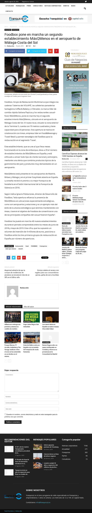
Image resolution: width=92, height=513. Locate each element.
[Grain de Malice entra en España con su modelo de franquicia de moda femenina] (31, 337)
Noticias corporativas (69, 446)
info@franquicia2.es (43, 502)
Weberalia (18, 511)
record (20, 249)
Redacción (10, 46)
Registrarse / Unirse (28, 1)
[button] (85, 8)
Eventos (66, 6)
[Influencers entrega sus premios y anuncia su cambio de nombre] (12, 317)
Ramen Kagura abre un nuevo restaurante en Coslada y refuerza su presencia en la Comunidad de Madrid (49, 349)
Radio (73, 6)
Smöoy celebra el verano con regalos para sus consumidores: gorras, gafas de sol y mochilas (47, 272)
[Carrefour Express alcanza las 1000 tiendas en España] (75, 141)
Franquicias (20, 6)
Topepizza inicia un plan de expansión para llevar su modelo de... (22, 472)
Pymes (29, 6)
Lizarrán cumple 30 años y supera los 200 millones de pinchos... (51, 465)
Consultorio (38, 6)
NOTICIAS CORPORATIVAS (53, 6)
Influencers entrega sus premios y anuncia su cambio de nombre (12, 327)
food (27, 246)
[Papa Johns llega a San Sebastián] (31, 317)
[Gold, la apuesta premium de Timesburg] (37, 447)
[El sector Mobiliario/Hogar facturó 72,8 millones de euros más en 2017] (66, 198)
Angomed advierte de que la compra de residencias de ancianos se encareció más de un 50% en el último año (16, 273)
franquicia (43, 246)
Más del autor (29, 307)
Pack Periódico (9, 511)
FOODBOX (34, 246)
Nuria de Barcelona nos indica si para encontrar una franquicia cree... (68, 230)
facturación (19, 246)
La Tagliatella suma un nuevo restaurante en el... (80, 178)
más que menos (10, 249)
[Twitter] (86, 1)
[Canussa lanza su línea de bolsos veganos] (37, 456)
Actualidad (9, 6)
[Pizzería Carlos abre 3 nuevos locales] (66, 189)
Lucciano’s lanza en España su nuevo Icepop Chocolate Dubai (50, 327)
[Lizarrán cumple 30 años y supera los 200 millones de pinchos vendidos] (37, 465)
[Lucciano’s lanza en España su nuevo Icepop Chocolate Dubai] (50, 317)
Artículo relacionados (13, 307)
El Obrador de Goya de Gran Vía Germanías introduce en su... (22, 461)
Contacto (9, 11)
